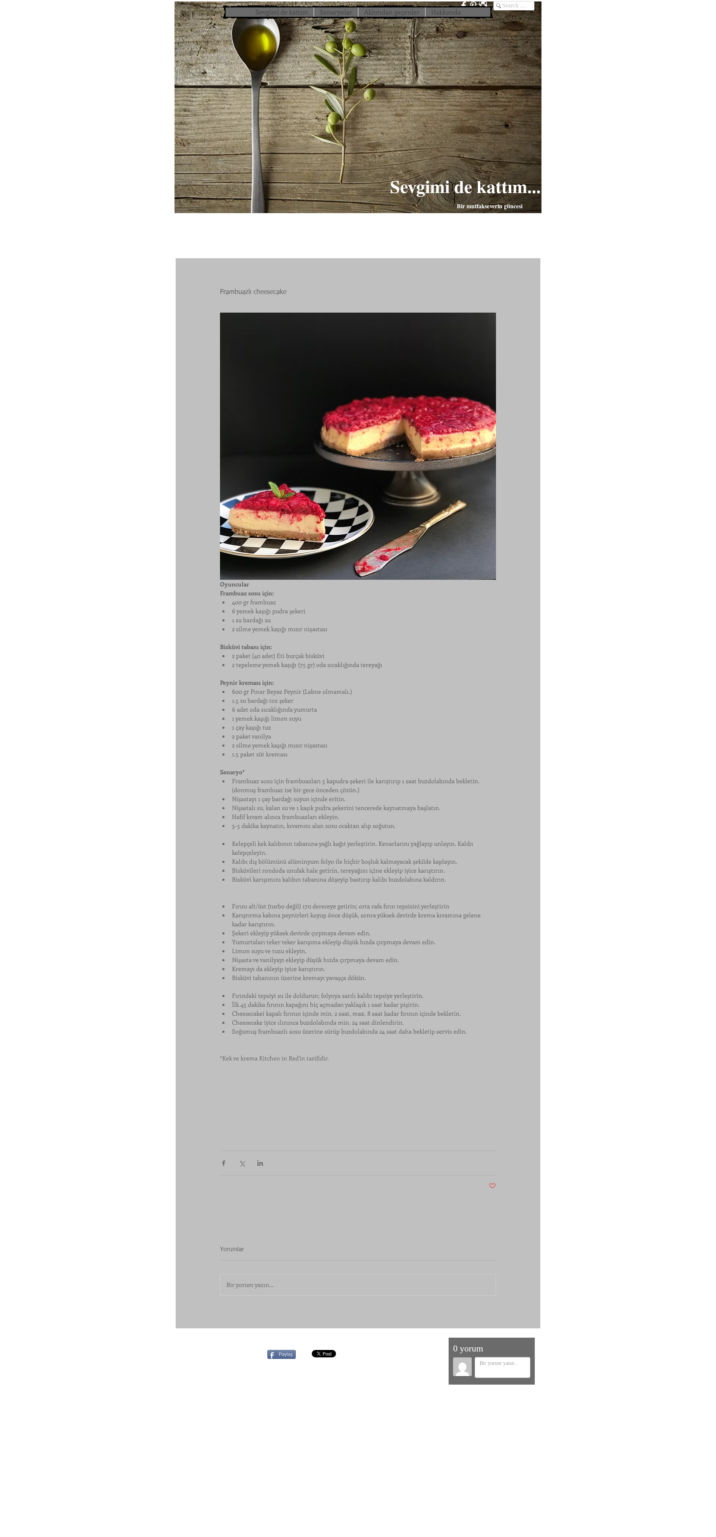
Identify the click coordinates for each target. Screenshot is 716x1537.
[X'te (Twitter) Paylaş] (241, 1163)
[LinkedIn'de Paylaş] (260, 1163)
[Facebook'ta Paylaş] (223, 1163)
